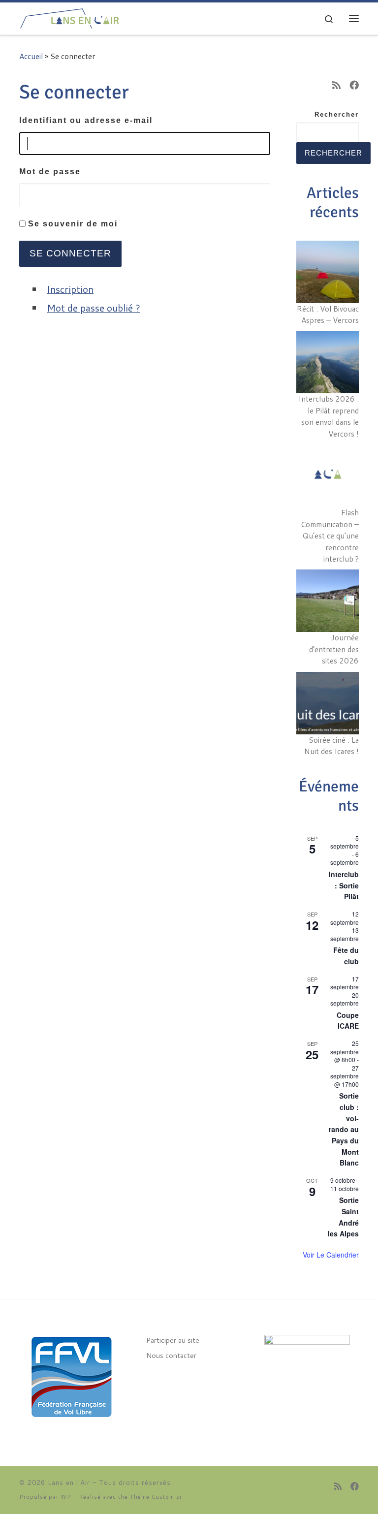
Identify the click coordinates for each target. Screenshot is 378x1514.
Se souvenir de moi (73, 224)
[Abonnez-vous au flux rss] (336, 85)
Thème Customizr (156, 1497)
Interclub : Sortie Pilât (344, 885)
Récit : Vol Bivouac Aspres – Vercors (328, 314)
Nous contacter (171, 1355)
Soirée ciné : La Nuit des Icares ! (331, 745)
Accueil (31, 56)
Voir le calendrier (331, 1255)
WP (66, 1497)
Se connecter (70, 253)
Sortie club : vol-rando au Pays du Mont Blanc (344, 1129)
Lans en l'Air (69, 1482)
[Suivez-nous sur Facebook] (354, 85)
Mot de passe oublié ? (93, 308)
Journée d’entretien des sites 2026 (334, 649)
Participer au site (172, 1340)
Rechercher (337, 114)
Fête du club (346, 955)
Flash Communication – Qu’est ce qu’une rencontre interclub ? (330, 535)
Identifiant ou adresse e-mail (86, 120)
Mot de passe (50, 171)
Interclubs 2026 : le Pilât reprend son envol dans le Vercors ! (328, 416)
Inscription (70, 289)
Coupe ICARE (348, 1020)
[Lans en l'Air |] (69, 16)
